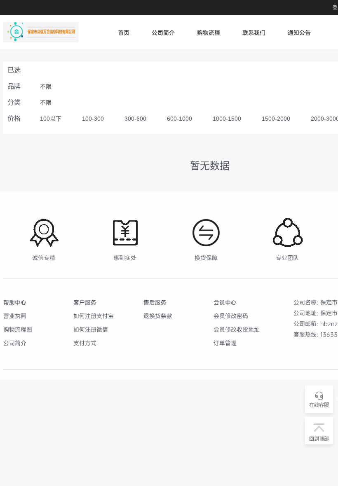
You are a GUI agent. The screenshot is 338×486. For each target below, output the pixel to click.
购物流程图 (17, 329)
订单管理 (225, 343)
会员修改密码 (231, 316)
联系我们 (253, 32)
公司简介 (163, 32)
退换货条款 (157, 316)
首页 (123, 32)
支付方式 (84, 343)
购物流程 (208, 32)
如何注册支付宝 (93, 316)
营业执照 (14, 316)
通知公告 (299, 32)
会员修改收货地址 (237, 329)
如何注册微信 (90, 329)
